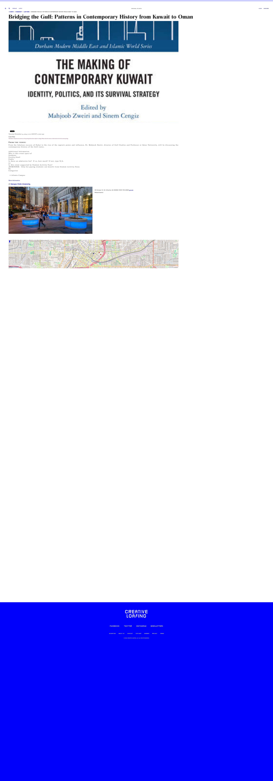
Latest (20, 8)
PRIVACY (154, 633)
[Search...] (9, 9)
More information (14, 180)
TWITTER (128, 626)
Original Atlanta (136, 8)
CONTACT (130, 633)
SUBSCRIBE (266, 8)
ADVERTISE (112, 633)
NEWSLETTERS (157, 626)
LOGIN (260, 8)
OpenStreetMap (171, 267)
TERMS (162, 633)
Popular (15, 8)
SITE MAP (138, 633)
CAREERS (146, 633)
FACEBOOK (115, 626)
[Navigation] (5, 9)
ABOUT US (121, 633)
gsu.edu (131, 190)
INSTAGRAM (141, 626)
